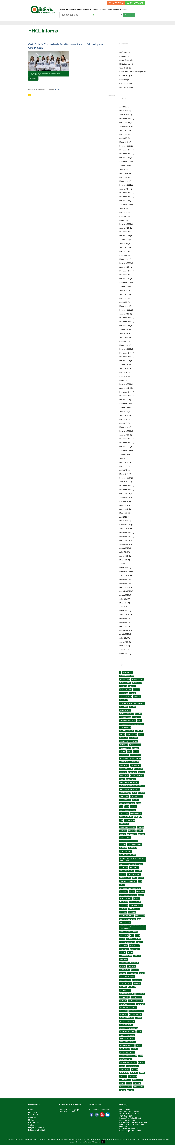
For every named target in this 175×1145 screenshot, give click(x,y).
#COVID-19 (137, 696)
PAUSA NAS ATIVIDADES (127, 994)
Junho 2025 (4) (125, 130)
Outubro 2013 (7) (125, 626)
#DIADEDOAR (124, 707)
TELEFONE (134, 1069)
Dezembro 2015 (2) (126, 533)
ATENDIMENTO (130, 779)
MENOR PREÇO (124, 969)
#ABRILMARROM (127, 672)
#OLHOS (141, 734)
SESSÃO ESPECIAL (125, 1059)
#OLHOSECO (124, 738)
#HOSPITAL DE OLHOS (126, 731)
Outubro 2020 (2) (125, 326)
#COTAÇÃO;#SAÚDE (126, 696)
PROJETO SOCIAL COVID (136, 1011)
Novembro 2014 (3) (126, 583)
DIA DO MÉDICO (134, 867)
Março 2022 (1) (125, 259)
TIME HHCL (123, 1076)
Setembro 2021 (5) (126, 283)
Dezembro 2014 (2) (126, 579)
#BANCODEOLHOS (125, 682)
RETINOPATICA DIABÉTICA (127, 1042)
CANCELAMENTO (125, 799)
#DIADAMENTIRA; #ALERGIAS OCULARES (132, 703)
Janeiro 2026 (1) (125, 115)
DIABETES (139, 871)
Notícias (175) (124, 52)
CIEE (135, 817)
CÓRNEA (122, 834)
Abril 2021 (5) (124, 302)
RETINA (139, 1031)
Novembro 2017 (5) (126, 443)
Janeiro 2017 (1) (125, 482)
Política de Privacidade (92, 1142)
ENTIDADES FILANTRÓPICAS (128, 881)
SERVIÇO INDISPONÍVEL (127, 1052)
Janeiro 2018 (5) (125, 435)
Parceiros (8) (124, 80)
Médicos (103, 10)
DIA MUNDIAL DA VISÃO (127, 871)
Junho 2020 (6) (125, 337)
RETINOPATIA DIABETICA (127, 1035)
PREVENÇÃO (141, 1004)
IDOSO (138, 935)
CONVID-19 (131, 830)
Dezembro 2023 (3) (126, 193)
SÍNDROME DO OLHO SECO (128, 1062)
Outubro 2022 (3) (125, 236)
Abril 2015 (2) (124, 564)
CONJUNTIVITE (124, 824)
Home (62, 10)
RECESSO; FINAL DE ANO (127, 1021)
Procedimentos (83, 10)
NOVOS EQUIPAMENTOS (127, 976)
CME (140, 817)
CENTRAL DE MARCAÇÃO (127, 810)
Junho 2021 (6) (125, 294)
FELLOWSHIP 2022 (135, 902)
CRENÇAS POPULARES (134, 844)
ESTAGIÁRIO (123, 891)
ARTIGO (122, 779)
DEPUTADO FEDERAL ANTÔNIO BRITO (131, 864)
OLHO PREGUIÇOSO (126, 983)
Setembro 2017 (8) (126, 451)
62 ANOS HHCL (124, 755)
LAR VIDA (122, 952)
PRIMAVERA (123, 1011)
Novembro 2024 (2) (126, 154)
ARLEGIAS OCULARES (136, 775)
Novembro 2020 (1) (126, 322)
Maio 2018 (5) (124, 419)
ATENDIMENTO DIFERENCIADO (129, 782)
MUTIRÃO (122, 973)
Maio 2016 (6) (124, 513)
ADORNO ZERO (124, 765)
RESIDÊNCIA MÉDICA (126, 1025)
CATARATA (135, 799)
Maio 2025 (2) (124, 134)
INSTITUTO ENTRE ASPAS (127, 942)
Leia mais (33, 78)
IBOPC (132, 935)
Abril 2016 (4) (124, 517)
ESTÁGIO (131, 891)
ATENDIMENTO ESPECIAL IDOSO (129, 789)
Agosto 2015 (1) (125, 548)
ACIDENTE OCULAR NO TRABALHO (130, 758)
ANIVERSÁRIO (124, 775)
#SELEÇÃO (135, 748)
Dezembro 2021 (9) (126, 271)
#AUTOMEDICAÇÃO (137, 679)
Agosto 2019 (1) (125, 365)
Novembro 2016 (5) (126, 490)
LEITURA (130, 952)
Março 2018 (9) (125, 427)
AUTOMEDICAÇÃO (125, 793)
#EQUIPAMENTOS (125, 710)
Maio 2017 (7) (124, 466)
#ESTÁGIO (138, 713)
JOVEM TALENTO (134, 945)
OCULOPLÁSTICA (125, 980)
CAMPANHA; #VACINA (136, 796)
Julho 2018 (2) (124, 412)
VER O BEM (137, 1083)
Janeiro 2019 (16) (126, 388)
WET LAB (122, 1090)
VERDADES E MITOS (126, 1086)
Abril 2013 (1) (124, 650)
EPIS (140, 881)
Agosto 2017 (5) (125, 454)
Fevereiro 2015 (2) (126, 572)
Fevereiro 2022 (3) (126, 263)
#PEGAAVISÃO (134, 738)
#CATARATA (123, 686)
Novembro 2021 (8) (126, 275)
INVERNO (139, 942)
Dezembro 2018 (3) (126, 392)
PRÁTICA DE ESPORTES (135, 1000)
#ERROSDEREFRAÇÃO (126, 713)
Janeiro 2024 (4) (125, 189)
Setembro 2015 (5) (126, 544)
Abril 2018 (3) (124, 423)
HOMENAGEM (124, 935)
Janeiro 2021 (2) (125, 314)
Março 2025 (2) (125, 142)
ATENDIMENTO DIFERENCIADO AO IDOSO (132, 786)
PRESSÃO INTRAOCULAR (127, 1004)
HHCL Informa (113, 10)
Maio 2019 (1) (124, 372)
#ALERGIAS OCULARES (127, 676)
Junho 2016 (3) (125, 509)
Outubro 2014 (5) (125, 587)
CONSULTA (140, 827)
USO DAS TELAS (137, 1080)
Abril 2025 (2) (124, 138)
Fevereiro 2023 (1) (126, 224)
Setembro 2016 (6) (126, 497)
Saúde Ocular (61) (126, 60)
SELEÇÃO (134, 1049)
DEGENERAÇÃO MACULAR (128, 855)
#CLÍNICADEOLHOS (125, 689)
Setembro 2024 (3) (126, 162)
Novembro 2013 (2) (126, 622)
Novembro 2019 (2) (126, 357)
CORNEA (139, 830)
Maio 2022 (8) (124, 251)
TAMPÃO (122, 1066)
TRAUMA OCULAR (125, 1080)
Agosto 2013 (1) (125, 634)
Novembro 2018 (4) (126, 396)
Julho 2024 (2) (124, 169)
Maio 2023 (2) (124, 212)
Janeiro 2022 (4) (125, 267)
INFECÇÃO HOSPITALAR (134, 938)
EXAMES (136, 898)
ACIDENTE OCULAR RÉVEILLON (129, 762)
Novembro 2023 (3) (126, 197)
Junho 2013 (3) (125, 642)
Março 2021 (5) (125, 306)
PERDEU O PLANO (136, 997)
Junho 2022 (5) (125, 248)
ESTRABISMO (140, 891)
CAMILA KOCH (124, 796)
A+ (132, 15)
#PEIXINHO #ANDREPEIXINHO (129, 741)
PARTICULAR (132, 987)
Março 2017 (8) (125, 474)
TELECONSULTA (124, 1069)
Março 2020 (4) (125, 345)
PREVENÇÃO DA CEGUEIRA (128, 1007)
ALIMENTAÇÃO (138, 769)
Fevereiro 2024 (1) (126, 185)
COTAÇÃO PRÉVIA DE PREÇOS (129, 841)
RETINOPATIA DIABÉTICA (127, 1038)
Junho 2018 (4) (125, 415)
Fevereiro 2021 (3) (126, 310)
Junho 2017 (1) (125, 462)
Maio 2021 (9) (124, 298)
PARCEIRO (123, 987)
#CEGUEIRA (132, 686)
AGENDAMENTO (135, 765)
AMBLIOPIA (123, 772)
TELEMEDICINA (124, 1073)
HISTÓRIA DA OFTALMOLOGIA (128, 932)
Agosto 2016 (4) (125, 501)
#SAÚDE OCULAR (135, 744)
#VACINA (122, 751)
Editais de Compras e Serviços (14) (132, 72)
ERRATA (122, 884)
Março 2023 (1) (125, 220)
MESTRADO (134, 969)
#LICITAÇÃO (138, 731)
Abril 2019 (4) (124, 376)
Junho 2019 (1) (125, 369)
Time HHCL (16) (125, 68)
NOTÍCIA (141, 973)
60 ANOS (136, 751)
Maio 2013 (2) (124, 646)
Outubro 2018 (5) (125, 400)
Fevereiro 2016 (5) (126, 525)
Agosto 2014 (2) (125, 595)
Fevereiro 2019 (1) (126, 384)
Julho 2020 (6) (124, 333)
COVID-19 (123, 844)
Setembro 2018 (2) (126, 404)
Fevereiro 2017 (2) (126, 478)
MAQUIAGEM (123, 959)
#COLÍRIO (136, 689)
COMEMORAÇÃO (130, 820)
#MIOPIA (122, 734)
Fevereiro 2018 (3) (126, 431)
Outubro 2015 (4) (125, 540)
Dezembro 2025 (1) (126, 119)
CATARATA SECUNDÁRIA (127, 803)
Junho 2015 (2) (125, 556)
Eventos (57, 89)
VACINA (122, 1083)
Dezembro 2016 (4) (126, 486)
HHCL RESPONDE (125, 922)
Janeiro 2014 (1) (125, 615)
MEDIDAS (122, 966)
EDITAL (134, 878)
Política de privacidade (36, 1130)
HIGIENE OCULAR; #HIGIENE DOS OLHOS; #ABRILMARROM (132, 927)
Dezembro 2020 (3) (126, 318)
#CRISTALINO (124, 700)
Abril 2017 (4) (124, 470)
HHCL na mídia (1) (126, 87)
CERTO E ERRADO (135, 813)
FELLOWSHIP (124, 902)
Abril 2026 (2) (124, 107)
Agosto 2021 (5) (125, 287)
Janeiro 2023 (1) (125, 228)
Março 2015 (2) (125, 568)
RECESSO (139, 1018)
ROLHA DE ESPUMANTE (127, 1045)
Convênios (94, 10)
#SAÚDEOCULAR (125, 748)
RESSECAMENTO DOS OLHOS (129, 1028)
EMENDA (141, 878)
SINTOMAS (141, 1062)
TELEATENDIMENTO (133, 1066)
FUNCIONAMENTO (134, 909)
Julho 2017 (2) (124, 458)
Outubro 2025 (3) (125, 123)
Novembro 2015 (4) (126, 536)
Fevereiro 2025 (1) (126, 146)
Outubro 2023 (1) (125, 201)
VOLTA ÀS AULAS (139, 1086)
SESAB (141, 1055)
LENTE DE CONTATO (126, 956)
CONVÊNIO (123, 830)
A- (126, 15)
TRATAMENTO (133, 1076)
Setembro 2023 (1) (126, 205)
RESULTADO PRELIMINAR (127, 1031)
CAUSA (138, 803)
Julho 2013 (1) (124, 638)
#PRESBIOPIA (124, 744)
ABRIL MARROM (135, 755)
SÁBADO (138, 1045)
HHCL (139, 919)
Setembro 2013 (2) (126, 630)
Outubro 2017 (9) (125, 447)
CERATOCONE (124, 813)
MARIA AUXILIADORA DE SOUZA (129, 963)
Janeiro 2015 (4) (125, 576)
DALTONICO (123, 848)
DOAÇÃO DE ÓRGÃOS (133, 874)
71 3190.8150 (116, 3)
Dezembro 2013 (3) (126, 618)
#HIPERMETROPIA (125, 727)
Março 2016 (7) (125, 521)
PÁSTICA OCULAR (125, 990)
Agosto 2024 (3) (125, 165)
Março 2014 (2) (125, 611)
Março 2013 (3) (125, 654)
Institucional (71, 10)
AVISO (134, 793)
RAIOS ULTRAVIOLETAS (127, 1018)
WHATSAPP (130, 1090)
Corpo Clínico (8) (125, 83)
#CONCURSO (124, 693)
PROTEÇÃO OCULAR (135, 1014)
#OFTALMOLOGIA (132, 734)
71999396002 (136, 3)
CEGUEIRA (134, 806)
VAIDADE (129, 1083)
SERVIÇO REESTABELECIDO (128, 1055)
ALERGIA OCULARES (126, 769)
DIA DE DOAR (124, 867)
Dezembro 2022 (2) (126, 232)
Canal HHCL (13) (125, 76)
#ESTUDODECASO (125, 717)
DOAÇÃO (122, 874)
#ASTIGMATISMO (125, 679)
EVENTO (140, 895)
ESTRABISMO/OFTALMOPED (128, 895)
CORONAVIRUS (131, 834)
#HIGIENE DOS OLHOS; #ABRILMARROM (132, 724)
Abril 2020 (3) (124, 341)
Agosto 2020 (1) (125, 329)
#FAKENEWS (136, 717)
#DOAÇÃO (133, 707)
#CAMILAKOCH (137, 682)
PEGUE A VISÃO (124, 997)
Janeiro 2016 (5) (125, 529)
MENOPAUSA (131, 966)
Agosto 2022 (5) (125, 240)
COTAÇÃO (141, 834)
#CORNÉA (133, 693)
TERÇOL (142, 1073)
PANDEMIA (137, 983)
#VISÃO (129, 751)
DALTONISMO (133, 848)
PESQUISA (123, 1000)
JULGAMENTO (124, 949)
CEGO (127, 806)
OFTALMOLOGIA (136, 980)
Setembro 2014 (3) (126, 591)
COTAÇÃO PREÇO (125, 837)
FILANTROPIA (124, 905)
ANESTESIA (141, 772)
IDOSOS (122, 938)
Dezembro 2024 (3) (126, 150)
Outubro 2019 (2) (125, 361)
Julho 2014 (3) (124, 599)
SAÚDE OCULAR (125, 1049)
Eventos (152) (124, 56)
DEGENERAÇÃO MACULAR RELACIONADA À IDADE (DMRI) (132, 859)
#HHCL (139, 720)
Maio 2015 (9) (124, 560)
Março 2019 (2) (125, 380)
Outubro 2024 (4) (125, 158)
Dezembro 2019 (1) (126, 353)
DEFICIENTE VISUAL (126, 851)
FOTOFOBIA (123, 909)
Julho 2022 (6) (124, 244)
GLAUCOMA (132, 912)
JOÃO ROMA (123, 945)
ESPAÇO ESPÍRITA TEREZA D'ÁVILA (130, 888)
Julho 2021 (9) (124, 290)
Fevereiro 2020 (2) (126, 349)
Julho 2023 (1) (124, 208)
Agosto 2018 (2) (125, 408)
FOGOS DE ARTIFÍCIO (136, 905)
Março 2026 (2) (125, 111)
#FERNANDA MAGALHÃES (127, 720)
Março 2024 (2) (125, 181)
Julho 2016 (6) (124, 505)
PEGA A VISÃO (140, 994)
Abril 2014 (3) (124, 607)
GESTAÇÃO (123, 912)
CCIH (121, 806)
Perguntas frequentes (36, 1128)
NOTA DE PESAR (132, 973)
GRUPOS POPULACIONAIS (127, 919)
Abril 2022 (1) (124, 255)
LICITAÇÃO (137, 956)
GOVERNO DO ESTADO (126, 915)
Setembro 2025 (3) (126, 126)
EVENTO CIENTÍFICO (126, 898)
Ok (103, 1142)
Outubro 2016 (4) (125, 493)
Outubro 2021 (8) (125, 279)
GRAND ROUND (140, 915)
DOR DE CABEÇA (125, 878)
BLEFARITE (141, 793)
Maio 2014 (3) (124, 603)
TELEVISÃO (134, 1073)
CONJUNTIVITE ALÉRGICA (127, 827)
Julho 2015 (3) (124, 552)
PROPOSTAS (123, 1014)
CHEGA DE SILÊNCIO (126, 817)
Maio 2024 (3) (124, 177)
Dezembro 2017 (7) (126, 439)
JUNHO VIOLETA (135, 949)
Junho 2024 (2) (125, 173)
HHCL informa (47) (126, 64)
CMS (121, 820)
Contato (123, 10)
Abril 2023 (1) (124, 216)
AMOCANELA (132, 772)
